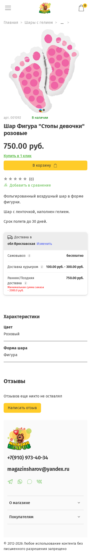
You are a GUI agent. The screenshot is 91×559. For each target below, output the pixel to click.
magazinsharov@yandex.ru (38, 469)
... (62, 22)
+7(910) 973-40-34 (27, 458)
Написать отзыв (22, 407)
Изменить (44, 244)
